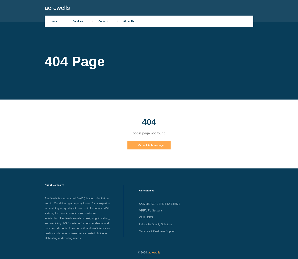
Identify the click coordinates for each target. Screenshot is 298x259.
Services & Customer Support (157, 231)
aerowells (57, 7)
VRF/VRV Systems (151, 210)
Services (78, 21)
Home (54, 21)
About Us (128, 21)
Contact (103, 21)
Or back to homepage (151, 145)
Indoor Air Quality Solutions (155, 224)
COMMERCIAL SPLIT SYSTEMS (159, 203)
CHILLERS (146, 217)
